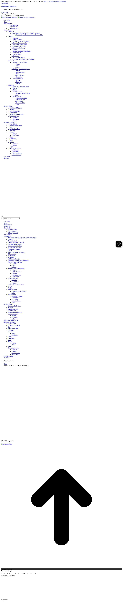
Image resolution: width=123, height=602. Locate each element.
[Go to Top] (61, 567)
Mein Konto (4, 12)
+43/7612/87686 (48, 1)
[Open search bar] (2, 216)
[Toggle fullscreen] (5, 599)
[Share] (3, 599)
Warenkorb (4, 3)
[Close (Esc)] (1, 599)
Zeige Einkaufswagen (7, 6)
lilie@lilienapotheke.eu (59, 1)
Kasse (15, 6)
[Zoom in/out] (7, 599)
